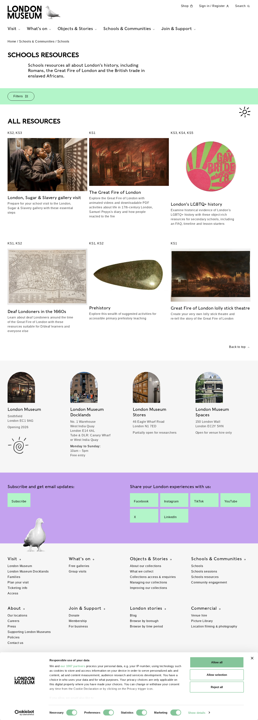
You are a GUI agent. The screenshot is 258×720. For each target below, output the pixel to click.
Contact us (15, 642)
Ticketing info (17, 587)
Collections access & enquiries (153, 577)
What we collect (141, 571)
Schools (63, 41)
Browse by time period (146, 626)
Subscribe (19, 501)
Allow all (217, 662)
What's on (79, 558)
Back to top (237, 346)
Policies (13, 637)
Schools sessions (204, 571)
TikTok (199, 501)
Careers (13, 621)
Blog (133, 615)
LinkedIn (170, 517)
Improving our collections (148, 587)
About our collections (145, 566)
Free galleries (79, 566)
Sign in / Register (212, 6)
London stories (146, 608)
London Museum (20, 566)
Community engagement (209, 582)
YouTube (231, 501)
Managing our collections (148, 582)
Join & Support (85, 608)
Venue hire (199, 615)
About (14, 608)
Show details (196, 712)
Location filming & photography (214, 626)
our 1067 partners (72, 666)
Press (12, 626)
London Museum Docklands (28, 571)
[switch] (108, 712)
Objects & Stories (149, 558)
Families (14, 577)
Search (240, 6)
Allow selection (217, 674)
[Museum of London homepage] (34, 12)
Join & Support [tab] (176, 28)
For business (78, 626)
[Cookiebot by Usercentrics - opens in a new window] (24, 712)
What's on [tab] (37, 28)
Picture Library (202, 621)
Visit (12, 558)
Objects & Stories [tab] (75, 28)
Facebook (141, 501)
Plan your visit (18, 582)
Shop (185, 6)
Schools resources (205, 577)
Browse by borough (144, 621)
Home (12, 41)
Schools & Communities (37, 41)
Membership (78, 621)
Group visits (78, 571)
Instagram (171, 501)
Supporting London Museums (29, 631)
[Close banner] (252, 658)
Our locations (17, 615)
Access (13, 593)
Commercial (204, 608)
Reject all (217, 687)
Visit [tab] (12, 28)
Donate (74, 615)
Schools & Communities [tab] (127, 28)
